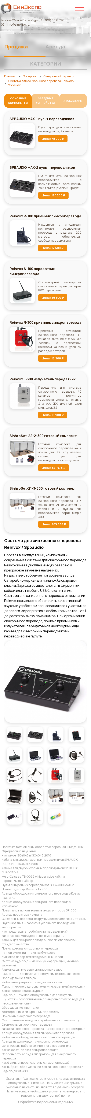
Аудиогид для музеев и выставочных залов (32, 969)
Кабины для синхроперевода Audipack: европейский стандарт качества (39, 942)
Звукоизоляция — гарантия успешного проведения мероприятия (38, 925)
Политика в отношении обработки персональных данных (42, 847)
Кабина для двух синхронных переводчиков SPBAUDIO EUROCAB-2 (40, 870)
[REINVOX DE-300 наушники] (35, 775)
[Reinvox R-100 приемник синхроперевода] (55, 734)
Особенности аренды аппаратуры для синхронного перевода (39, 1056)
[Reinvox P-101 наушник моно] (76, 755)
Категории (45, 63)
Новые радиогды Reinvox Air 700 (24, 889)
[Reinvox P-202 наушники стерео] (14, 775)
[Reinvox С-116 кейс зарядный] (76, 734)
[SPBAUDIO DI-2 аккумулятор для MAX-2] (14, 817)
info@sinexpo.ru (18, 24)
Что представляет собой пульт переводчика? (35, 931)
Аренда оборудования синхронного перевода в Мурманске (36, 904)
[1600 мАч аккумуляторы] (55, 817)
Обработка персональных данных (45, 1102)
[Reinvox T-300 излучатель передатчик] (76, 775)
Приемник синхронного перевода (26, 1016)
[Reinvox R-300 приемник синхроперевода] (55, 775)
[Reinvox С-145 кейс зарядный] (55, 755)
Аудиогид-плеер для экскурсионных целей (32, 957)
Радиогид (8, 898)
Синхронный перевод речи (66, 1029)
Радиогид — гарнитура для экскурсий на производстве (41, 974)
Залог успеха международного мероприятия (34, 936)
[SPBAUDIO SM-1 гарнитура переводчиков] (35, 817)
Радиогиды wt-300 (15, 1071)
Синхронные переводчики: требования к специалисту (40, 1020)
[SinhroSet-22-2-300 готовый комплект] (55, 796)
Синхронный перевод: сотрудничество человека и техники (44, 919)
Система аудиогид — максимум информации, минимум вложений (41, 963)
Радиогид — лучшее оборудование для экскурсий (37, 995)
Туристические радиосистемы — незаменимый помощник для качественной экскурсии (43, 988)
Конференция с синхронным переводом (30, 1012)
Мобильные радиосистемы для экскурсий (32, 982)
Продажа (16, 46)
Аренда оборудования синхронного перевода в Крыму (41, 893)
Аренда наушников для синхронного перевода (35, 1041)
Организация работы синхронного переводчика (36, 1046)
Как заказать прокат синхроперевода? (30, 1050)
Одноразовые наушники (19, 851)
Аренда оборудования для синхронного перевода (38, 1033)
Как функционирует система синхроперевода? (35, 1062)
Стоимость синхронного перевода (27, 1024)
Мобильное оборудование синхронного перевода (38, 1037)
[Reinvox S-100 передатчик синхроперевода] (14, 755)
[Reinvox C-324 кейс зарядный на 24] (14, 796)
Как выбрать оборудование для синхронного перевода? (42, 1067)
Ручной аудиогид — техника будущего (28, 953)
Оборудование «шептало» (21, 1008)
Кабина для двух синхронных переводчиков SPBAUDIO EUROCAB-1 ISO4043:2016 (40, 862)
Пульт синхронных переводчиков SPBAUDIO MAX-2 (38, 885)
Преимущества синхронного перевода (30, 948)
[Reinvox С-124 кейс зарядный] (35, 755)
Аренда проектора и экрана (22, 914)
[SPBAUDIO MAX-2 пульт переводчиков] (35, 734)
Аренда (55, 46)
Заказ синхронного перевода (23, 1029)
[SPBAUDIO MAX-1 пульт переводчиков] (45, 681)
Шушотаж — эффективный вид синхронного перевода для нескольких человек (43, 1001)
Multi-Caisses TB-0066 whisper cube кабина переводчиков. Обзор (33, 878)
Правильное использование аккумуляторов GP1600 (39, 910)
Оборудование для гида (19, 978)
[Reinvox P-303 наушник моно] (35, 796)
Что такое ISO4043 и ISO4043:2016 (26, 855)
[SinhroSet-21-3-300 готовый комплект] (76, 796)
